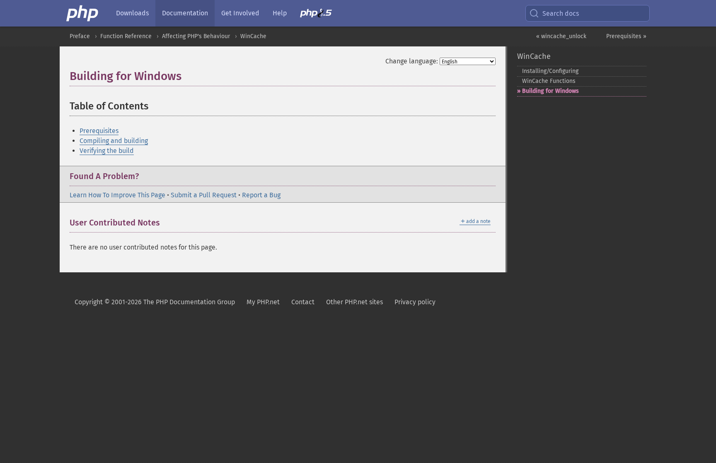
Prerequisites (99, 131)
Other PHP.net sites (354, 302)
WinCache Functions (549, 81)
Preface (80, 36)
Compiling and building (114, 141)
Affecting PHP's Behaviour (196, 36)
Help (280, 13)
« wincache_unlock (561, 36)
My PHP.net (263, 302)
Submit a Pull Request (204, 195)
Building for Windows (550, 91)
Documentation (185, 13)
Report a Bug (261, 195)
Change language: (411, 61)
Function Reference (126, 36)
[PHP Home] (82, 13)
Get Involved (240, 13)
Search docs (560, 13)
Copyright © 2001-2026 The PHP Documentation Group (155, 302)
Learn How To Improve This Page (117, 195)
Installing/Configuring (550, 71)
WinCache (253, 36)
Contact (302, 302)
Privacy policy (414, 302)
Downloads (132, 13)
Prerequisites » (626, 36)
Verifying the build (107, 151)
